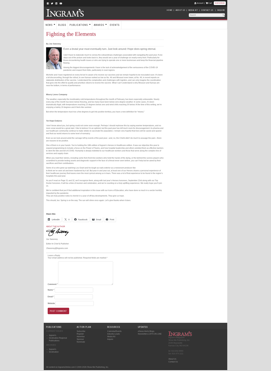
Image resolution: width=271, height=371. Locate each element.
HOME (169, 10)
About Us (172, 359)
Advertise (81, 336)
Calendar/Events (114, 331)
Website (51, 303)
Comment (53, 284)
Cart (210, 3)
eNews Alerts (143, 331)
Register (80, 334)
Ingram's (52, 335)
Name (51, 290)
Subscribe (220, 3)
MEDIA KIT (193, 10)
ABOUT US (180, 10)
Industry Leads (113, 334)
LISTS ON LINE (155, 334)
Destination (54, 352)
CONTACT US (207, 10)
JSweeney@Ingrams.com (57, 248)
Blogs (62, 24)
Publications (78, 24)
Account (199, 3)
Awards (99, 24)
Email (51, 297)
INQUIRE (221, 10)
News (49, 24)
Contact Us (173, 362)
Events (115, 24)
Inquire (110, 339)
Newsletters (143, 334)
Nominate (81, 342)
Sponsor (80, 339)
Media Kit (111, 336)
